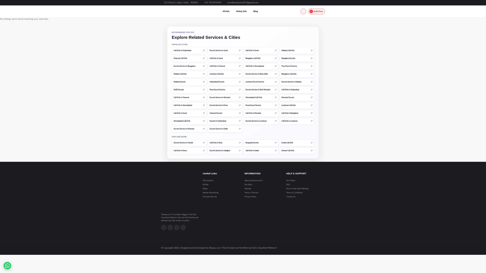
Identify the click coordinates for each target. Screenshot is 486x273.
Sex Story (248, 185)
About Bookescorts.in (254, 180)
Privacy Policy (250, 197)
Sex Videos (290, 180)
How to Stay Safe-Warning (297, 189)
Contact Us (291, 197)
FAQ (288, 185)
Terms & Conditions (294, 193)
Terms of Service (251, 193)
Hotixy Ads (241, 11)
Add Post (318, 11)
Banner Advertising (210, 193)
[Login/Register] (303, 11)
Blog (255, 11)
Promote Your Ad (210, 197)
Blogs (205, 189)
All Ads (226, 11)
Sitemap (248, 189)
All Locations (208, 180)
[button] (7, 265)
